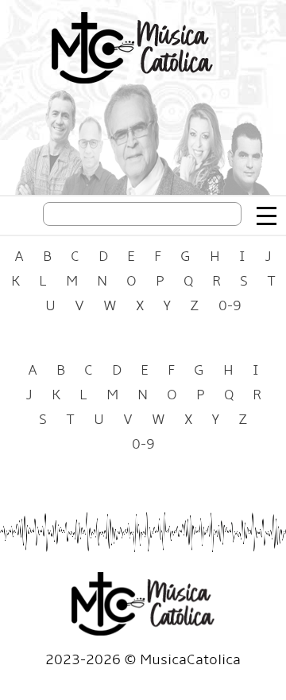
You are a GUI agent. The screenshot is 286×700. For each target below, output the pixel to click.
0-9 (230, 306)
